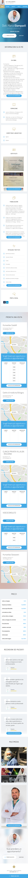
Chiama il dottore (9, 333)
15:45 (14, 375)
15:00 (14, 367)
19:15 (14, 540)
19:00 (14, 537)
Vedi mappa (14, 344)
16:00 (14, 378)
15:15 (14, 369)
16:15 (14, 380)
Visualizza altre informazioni (14, 95)
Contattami (21, 35)
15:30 (14, 372)
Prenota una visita (15, 876)
